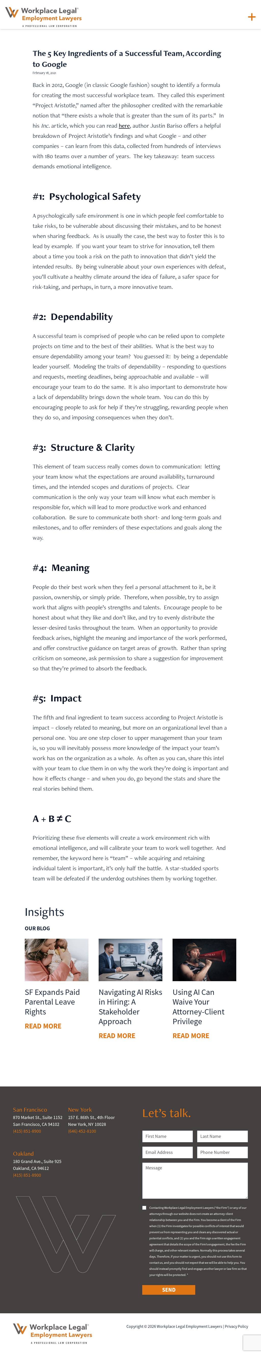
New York (80, 1109)
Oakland (23, 1153)
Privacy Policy (236, 1326)
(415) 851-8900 (27, 1131)
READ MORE (43, 1026)
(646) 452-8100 (82, 1131)
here (124, 125)
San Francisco (30, 1109)
